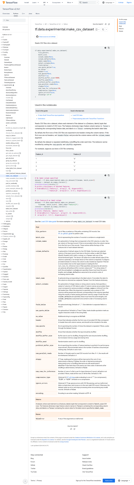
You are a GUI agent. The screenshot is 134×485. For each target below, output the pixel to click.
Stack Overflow (87, 465)
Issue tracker (86, 458)
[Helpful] (105, 24)
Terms (33, 480)
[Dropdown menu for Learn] (38, 2)
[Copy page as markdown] (103, 29)
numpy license (64, 442)
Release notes (87, 462)
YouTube (34, 472)
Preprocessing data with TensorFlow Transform (88, 118)
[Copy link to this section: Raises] (43, 414)
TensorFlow (38, 24)
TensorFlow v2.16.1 (11, 9)
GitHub (120, 2)
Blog (32, 458)
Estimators (41, 118)
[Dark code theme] (105, 47)
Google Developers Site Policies (76, 439)
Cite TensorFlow (87, 472)
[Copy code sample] (108, 47)
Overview (6, 13)
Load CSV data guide (48, 222)
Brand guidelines (87, 468)
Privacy (39, 480)
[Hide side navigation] (25, 481)
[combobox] (88, 2)
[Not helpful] (108, 24)
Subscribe (108, 481)
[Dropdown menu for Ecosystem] (62, 2)
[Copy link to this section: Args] (41, 227)
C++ (23, 13)
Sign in (129, 2)
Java (30, 13)
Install (26, 2)
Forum (33, 462)
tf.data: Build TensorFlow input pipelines (51, 115)
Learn (34, 2)
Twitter (33, 468)
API (44, 2)
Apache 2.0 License (48, 439)
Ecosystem (56, 2)
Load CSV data (77, 115)
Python (15, 13)
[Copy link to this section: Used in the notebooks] (59, 105)
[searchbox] (14, 20)
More (69, 2)
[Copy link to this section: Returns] (43, 399)
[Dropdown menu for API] (48, 2)
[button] (13, 37)
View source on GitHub (47, 37)
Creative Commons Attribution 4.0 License (87, 437)
